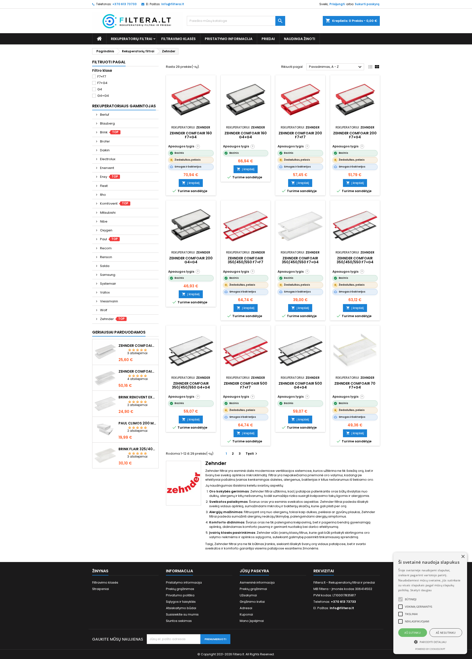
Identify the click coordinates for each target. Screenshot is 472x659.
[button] (400, 599)
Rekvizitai (323, 571)
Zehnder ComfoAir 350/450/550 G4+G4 (191, 385)
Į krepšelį (191, 183)
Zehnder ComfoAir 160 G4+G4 (245, 135)
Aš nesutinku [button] (446, 632)
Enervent (106, 168)
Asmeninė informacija (257, 582)
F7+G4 (102, 83)
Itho (102, 194)
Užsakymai (248, 595)
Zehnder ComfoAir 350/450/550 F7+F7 (245, 260)
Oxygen (105, 230)
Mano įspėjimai (252, 620)
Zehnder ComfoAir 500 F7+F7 (245, 385)
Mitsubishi (107, 212)
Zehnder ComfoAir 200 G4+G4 (191, 260)
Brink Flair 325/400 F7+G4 (137, 449)
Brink (109, 132)
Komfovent (114, 203)
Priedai (268, 38)
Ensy (108, 176)
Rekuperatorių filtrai (131, 38)
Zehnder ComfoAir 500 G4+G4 (300, 385)
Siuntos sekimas (179, 620)
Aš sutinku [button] (412, 632)
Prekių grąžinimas (180, 589)
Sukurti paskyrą (367, 4)
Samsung (107, 274)
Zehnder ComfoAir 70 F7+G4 (354, 385)
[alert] (430, 603)
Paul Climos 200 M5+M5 (137, 423)
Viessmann (108, 301)
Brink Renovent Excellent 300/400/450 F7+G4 (137, 397)
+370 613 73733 (124, 4)
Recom (105, 248)
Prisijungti (337, 4)
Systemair (107, 283)
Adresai (246, 608)
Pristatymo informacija (228, 38)
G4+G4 (103, 95)
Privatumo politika (180, 595)
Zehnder (112, 319)
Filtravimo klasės (178, 38)
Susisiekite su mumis (182, 614)
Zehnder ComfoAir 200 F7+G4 (355, 135)
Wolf (103, 310)
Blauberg (107, 123)
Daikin (104, 150)
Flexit (103, 185)
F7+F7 (101, 76)
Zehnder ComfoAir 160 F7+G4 (191, 135)
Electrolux (107, 159)
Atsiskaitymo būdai (181, 608)
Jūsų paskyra (254, 571)
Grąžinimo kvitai (252, 601)
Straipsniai (100, 589)
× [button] (463, 557)
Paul (108, 239)
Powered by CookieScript (430, 649)
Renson (105, 257)
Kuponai (246, 614)
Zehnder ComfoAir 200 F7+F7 (300, 135)
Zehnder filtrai (261, 491)
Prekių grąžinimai (253, 589)
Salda (104, 266)
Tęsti (252, 453)
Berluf (104, 114)
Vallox (104, 292)
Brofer (104, 141)
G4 (99, 89)
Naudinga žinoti (299, 38)
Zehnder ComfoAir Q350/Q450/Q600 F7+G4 (137, 345)
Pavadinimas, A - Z (336, 67)
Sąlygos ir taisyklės (181, 601)
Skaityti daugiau (421, 590)
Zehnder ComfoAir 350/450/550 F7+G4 (300, 260)
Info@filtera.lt (172, 4)
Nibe (103, 221)
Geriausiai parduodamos (119, 332)
